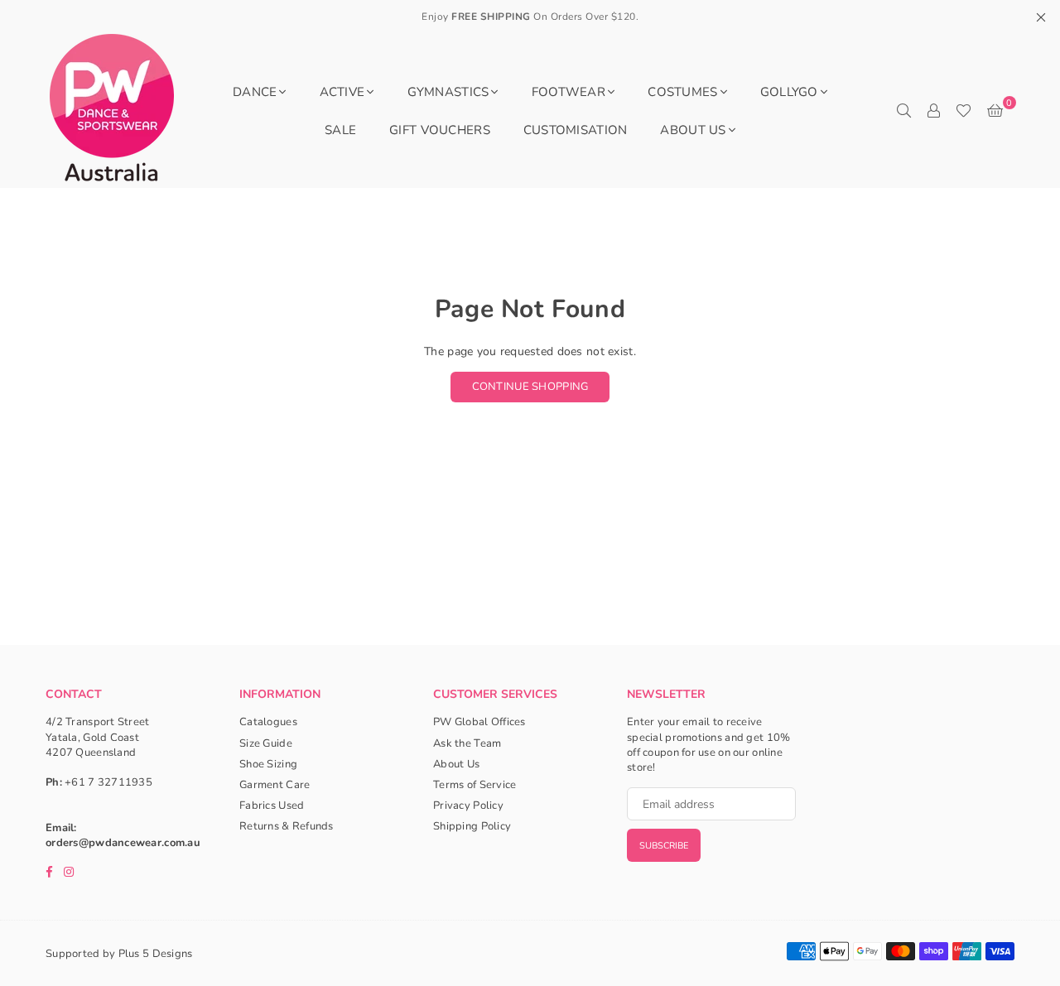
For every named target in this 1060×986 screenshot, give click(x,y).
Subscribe (663, 845)
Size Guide (265, 743)
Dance (255, 92)
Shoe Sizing (268, 764)
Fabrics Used (271, 805)
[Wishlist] (963, 111)
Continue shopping (530, 386)
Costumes (682, 92)
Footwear (568, 92)
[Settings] (933, 111)
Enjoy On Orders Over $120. (530, 16)
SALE (340, 130)
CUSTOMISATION (575, 130)
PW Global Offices (479, 721)
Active (342, 92)
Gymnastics (448, 92)
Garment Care (274, 784)
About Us (692, 130)
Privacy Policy (468, 805)
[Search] (903, 111)
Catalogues (268, 721)
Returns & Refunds (286, 826)
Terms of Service (474, 784)
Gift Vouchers (439, 130)
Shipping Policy (472, 826)
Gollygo (789, 92)
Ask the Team (467, 743)
